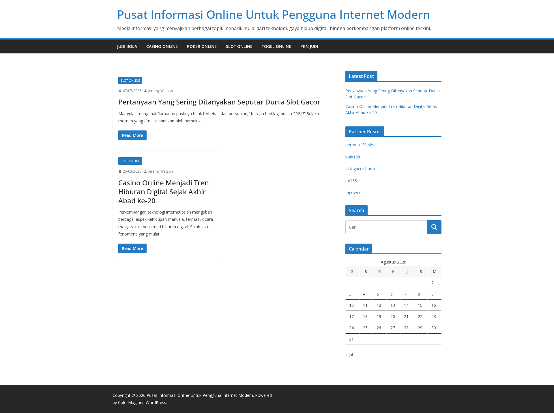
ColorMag (127, 402)
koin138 (352, 157)
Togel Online (276, 46)
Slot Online (239, 46)
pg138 (351, 180)
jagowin (352, 192)
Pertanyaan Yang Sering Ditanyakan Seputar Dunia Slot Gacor (219, 101)
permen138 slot (360, 144)
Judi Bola (127, 46)
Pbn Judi (309, 46)
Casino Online (162, 46)
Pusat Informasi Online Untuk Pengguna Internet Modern (273, 14)
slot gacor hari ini (361, 168)
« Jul (349, 354)
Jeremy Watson (160, 90)
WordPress (156, 402)
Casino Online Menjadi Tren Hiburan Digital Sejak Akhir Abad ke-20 (163, 191)
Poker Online (202, 46)
